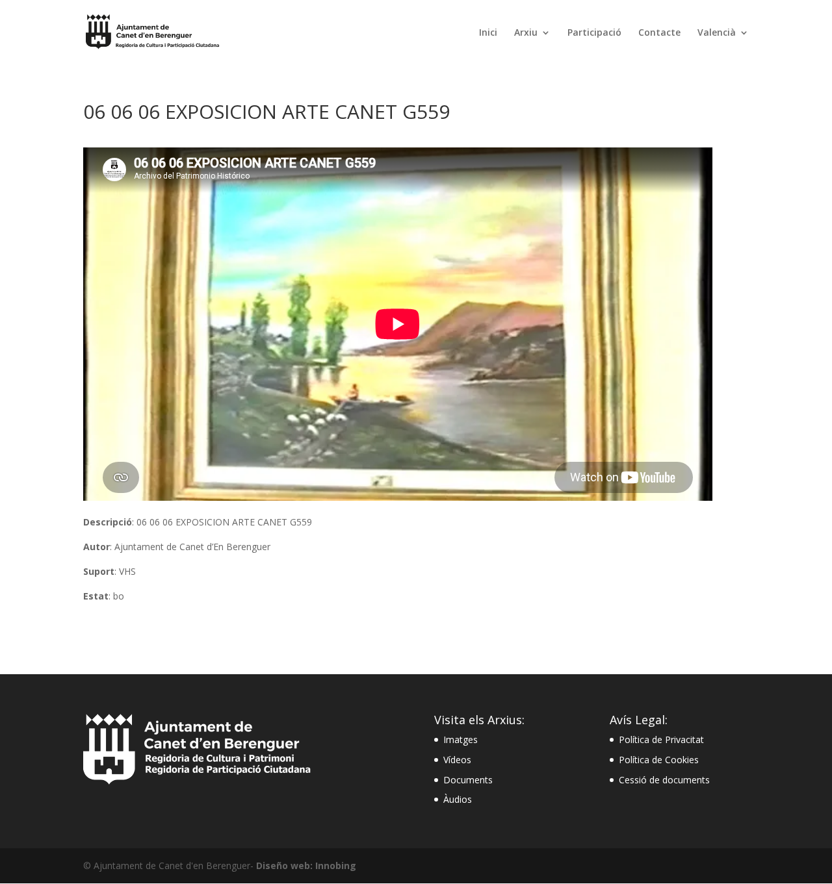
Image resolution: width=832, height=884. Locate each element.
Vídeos (457, 759)
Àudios (457, 799)
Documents (468, 780)
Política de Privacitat (661, 739)
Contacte (659, 33)
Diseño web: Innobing (306, 865)
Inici (488, 33)
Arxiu (526, 33)
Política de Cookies (659, 759)
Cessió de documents (664, 780)
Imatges (460, 739)
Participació (594, 33)
